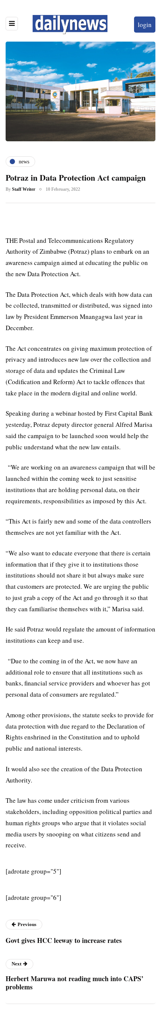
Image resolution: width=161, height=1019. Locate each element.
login (145, 24)
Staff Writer (23, 189)
